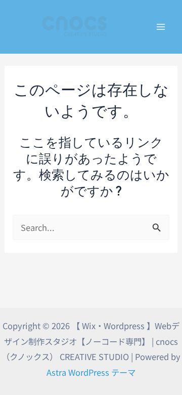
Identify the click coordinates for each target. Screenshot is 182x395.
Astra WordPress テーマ (91, 372)
